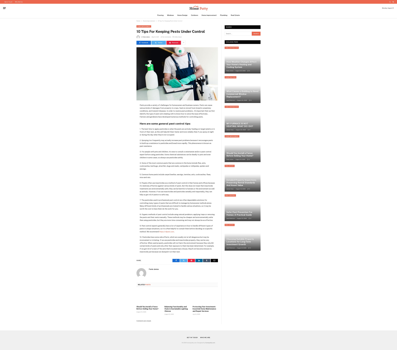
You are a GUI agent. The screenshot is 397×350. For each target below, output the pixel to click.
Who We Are (19, 2)
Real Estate (235, 15)
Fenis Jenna (146, 37)
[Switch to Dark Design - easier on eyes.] (390, 2)
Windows (170, 15)
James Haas (230, 130)
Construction (230, 77)
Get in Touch (8, 2)
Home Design (182, 15)
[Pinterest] (129, 126)
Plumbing (223, 15)
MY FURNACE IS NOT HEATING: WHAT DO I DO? (239, 125)
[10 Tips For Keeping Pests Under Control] (177, 73)
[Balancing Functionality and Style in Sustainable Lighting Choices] (177, 297)
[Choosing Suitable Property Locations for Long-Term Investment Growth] (243, 237)
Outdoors (194, 15)
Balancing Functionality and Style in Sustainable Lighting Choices (176, 309)
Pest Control (230, 195)
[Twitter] (129, 116)
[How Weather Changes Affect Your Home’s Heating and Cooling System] (243, 60)
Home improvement (209, 15)
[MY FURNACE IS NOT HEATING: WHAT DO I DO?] (243, 119)
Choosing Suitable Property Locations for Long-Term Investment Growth (240, 242)
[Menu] (4, 8)
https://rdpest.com (166, 232)
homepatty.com (210, 342)
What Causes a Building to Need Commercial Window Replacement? (242, 94)
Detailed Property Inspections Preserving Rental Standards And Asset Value (241, 183)
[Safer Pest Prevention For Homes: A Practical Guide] (243, 207)
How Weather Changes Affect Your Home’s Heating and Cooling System (241, 64)
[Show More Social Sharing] (183, 43)
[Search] (393, 2)
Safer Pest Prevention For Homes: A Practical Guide (239, 213)
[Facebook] (129, 110)
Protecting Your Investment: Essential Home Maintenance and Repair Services (204, 309)
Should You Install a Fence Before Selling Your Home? (147, 308)
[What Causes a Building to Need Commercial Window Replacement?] (243, 89)
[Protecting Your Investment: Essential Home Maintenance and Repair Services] (205, 297)
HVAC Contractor (231, 47)
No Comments (167, 37)
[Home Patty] (198, 8)
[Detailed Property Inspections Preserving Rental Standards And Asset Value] (243, 178)
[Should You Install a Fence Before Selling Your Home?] (149, 297)
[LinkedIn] (129, 121)
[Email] (129, 131)
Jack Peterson (230, 100)
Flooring (160, 15)
